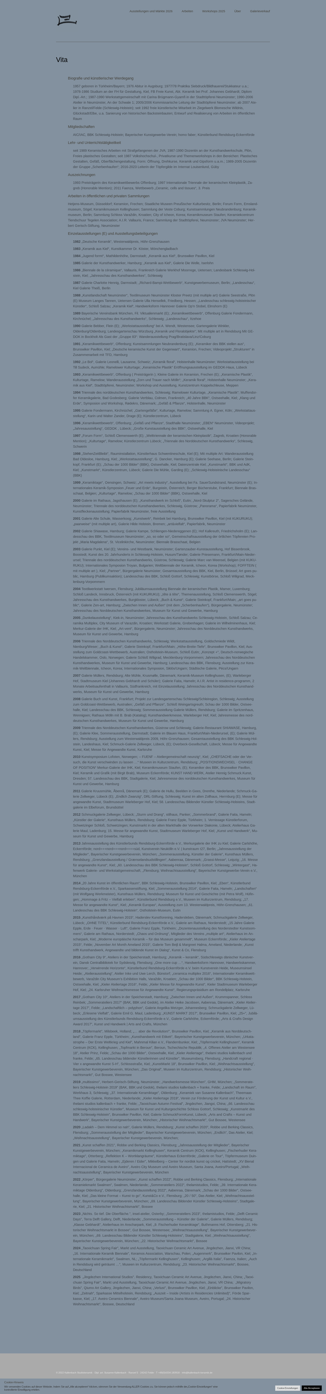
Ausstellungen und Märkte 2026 (151, 11)
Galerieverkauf (260, 11)
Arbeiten (187, 11)
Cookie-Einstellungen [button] (287, 1388)
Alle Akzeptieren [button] (312, 1388)
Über (237, 11)
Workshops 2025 (213, 11)
